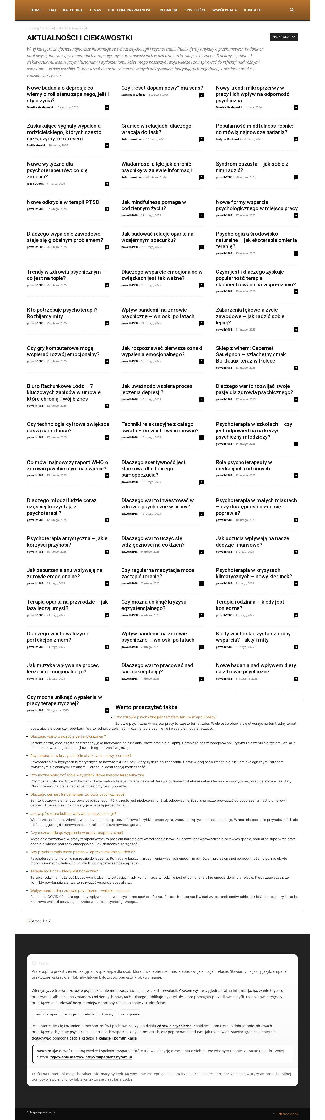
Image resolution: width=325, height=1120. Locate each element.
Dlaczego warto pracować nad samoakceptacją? (157, 668)
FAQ (52, 10)
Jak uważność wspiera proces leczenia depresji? (156, 389)
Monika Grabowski (40, 107)
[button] (292, 10)
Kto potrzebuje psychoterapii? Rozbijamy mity (62, 313)
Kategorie (73, 10)
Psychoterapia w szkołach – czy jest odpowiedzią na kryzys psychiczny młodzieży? (254, 430)
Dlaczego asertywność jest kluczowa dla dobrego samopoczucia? (153, 468)
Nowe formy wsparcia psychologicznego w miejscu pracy (257, 205)
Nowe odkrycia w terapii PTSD (63, 202)
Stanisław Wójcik (133, 94)
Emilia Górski (36, 145)
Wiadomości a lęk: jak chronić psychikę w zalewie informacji (156, 167)
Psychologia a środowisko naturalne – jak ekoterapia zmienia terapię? (256, 240)
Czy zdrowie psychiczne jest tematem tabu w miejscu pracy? (166, 717)
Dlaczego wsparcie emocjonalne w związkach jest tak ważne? (162, 275)
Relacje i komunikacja (118, 1038)
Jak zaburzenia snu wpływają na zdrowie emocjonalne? (64, 573)
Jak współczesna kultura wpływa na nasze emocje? (73, 813)
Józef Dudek (35, 183)
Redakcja (168, 10)
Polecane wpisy (287, 1114)
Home (35, 10)
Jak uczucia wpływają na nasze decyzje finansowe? (252, 541)
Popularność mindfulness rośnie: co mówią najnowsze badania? (254, 129)
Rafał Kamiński (131, 139)
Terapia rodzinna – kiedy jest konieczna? (64, 871)
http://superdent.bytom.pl (108, 1057)
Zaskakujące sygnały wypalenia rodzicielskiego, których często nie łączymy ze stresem (64, 132)
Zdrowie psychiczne (174, 1025)
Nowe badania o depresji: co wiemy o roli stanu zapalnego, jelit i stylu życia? (68, 94)
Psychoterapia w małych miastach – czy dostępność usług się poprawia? (256, 506)
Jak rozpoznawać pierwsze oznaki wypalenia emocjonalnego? (161, 351)
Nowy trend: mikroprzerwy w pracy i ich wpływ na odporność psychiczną (252, 94)
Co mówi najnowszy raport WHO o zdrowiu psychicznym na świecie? (67, 465)
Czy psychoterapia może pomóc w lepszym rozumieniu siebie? (82, 852)
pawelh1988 (224, 177)
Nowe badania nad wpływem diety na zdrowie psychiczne (256, 668)
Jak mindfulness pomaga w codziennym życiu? (153, 205)
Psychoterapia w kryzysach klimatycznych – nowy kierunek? (254, 573)
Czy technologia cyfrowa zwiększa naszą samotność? (68, 427)
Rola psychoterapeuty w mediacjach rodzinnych (244, 465)
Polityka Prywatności (130, 10)
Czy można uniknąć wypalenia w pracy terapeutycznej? (64, 700)
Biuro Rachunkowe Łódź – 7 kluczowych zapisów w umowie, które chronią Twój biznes (64, 392)
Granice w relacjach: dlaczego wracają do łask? (156, 129)
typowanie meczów (67, 1057)
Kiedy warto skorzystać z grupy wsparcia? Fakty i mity (253, 637)
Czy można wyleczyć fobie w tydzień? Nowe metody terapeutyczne (87, 775)
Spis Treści (195, 10)
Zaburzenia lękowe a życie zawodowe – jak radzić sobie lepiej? (250, 316)
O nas (95, 10)
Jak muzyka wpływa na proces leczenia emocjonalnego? (63, 668)
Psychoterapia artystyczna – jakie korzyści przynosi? (67, 541)
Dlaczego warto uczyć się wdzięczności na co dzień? (153, 541)
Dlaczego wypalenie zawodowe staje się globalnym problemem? (65, 237)
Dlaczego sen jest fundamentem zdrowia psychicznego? (77, 794)
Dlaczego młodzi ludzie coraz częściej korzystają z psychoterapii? (62, 506)
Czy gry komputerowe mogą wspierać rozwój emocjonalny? (63, 351)
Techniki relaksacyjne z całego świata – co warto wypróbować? (160, 427)
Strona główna (37, 28)
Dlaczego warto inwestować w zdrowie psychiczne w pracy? (157, 503)
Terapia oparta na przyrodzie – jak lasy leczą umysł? (67, 605)
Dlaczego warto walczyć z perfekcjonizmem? (58, 637)
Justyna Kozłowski (228, 139)
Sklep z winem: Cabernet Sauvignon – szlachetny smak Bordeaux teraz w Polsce (251, 354)
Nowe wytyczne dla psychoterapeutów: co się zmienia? (57, 170)
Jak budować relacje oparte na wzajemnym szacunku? (157, 237)
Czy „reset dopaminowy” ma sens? (162, 88)
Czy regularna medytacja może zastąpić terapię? (157, 573)
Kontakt (252, 10)
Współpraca (224, 10)
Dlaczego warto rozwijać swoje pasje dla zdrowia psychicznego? (254, 389)
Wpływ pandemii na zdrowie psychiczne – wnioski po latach (157, 313)
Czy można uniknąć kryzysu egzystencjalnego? (153, 605)
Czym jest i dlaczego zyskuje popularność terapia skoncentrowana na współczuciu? (256, 278)
